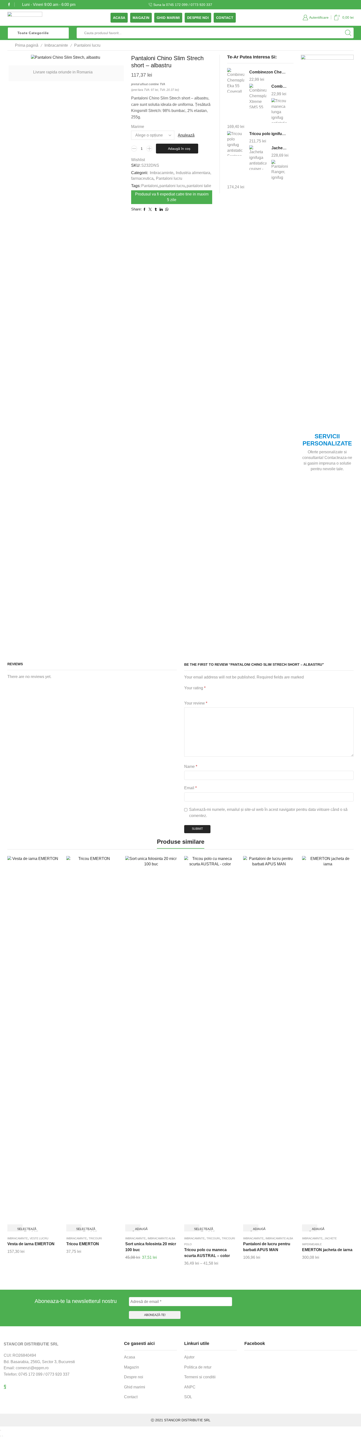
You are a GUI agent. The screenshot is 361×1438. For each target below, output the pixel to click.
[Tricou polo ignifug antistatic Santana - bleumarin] (235, 143)
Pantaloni (149, 186)
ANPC (189, 1387)
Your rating (195, 688)
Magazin (141, 18)
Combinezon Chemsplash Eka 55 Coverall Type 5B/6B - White (268, 72)
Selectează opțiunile (19, 1229)
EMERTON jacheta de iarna (327, 1250)
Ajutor (189, 1357)
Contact (224, 18)
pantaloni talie (199, 186)
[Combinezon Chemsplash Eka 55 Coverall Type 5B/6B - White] (235, 81)
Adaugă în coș (179, 149)
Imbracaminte (56, 45)
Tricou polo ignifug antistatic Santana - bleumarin (268, 134)
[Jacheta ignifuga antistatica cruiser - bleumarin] (257, 157)
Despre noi (198, 18)
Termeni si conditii (200, 1377)
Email (190, 788)
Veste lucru (39, 1238)
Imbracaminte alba (161, 1238)
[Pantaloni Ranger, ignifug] (280, 171)
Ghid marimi (168, 18)
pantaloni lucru (172, 186)
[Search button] (348, 33)
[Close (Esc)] (0, 1430)
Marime (137, 126)
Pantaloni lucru (87, 45)
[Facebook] (9, 5)
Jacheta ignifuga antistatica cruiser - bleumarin (279, 148)
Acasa (119, 18)
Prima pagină (26, 45)
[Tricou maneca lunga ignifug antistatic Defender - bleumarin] (280, 110)
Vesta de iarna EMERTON (31, 1244)
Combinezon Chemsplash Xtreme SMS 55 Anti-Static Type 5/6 (279, 86)
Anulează (186, 135)
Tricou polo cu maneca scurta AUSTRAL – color (207, 1253)
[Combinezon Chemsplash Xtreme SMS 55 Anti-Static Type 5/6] (257, 96)
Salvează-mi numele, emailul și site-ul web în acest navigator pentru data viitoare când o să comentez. (268, 812)
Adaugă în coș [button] (136, 1229)
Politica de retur (197, 1367)
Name (190, 766)
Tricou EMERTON (82, 1244)
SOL (188, 1397)
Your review (195, 703)
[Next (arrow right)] (2, 1436)
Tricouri (95, 1238)
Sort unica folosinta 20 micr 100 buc (150, 1247)
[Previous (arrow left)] (0, 1436)
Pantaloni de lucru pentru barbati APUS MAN (266, 1247)
